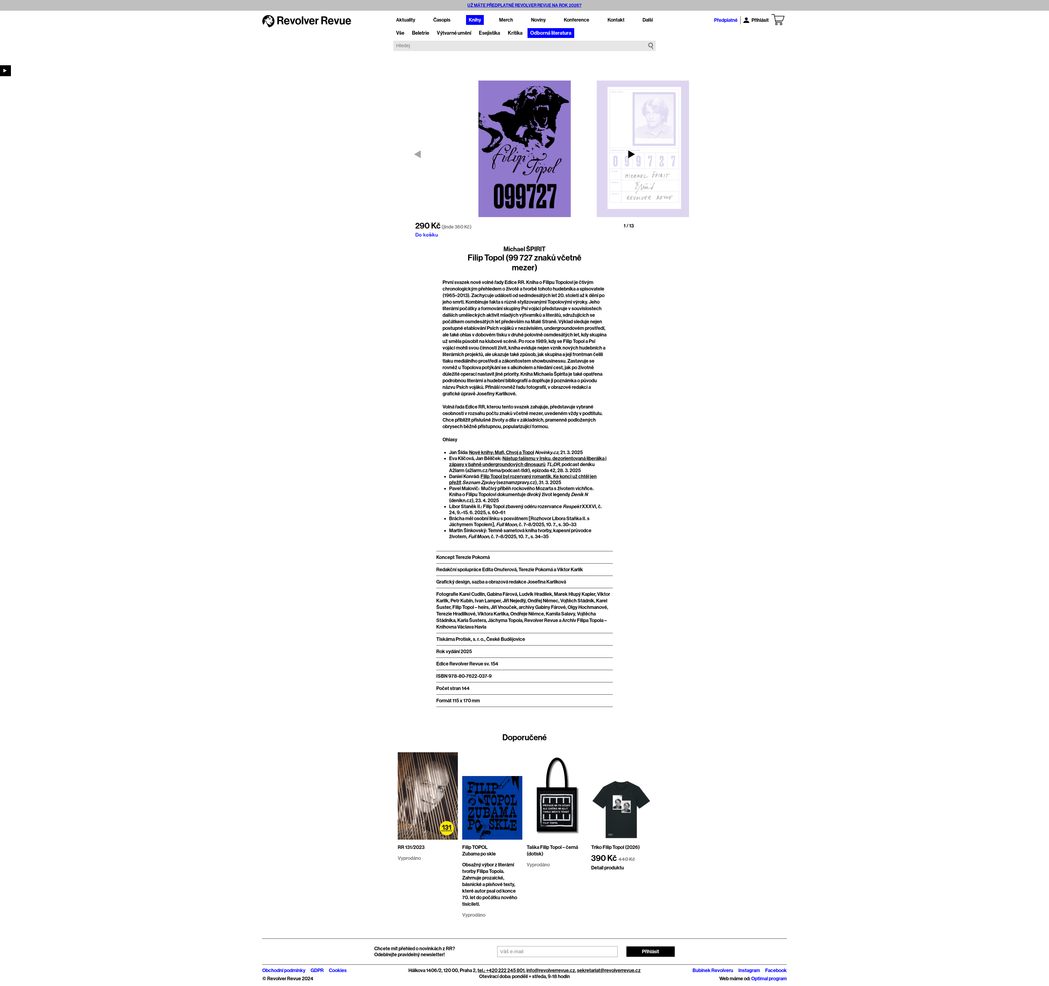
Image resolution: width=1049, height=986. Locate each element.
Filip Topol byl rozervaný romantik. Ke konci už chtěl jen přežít (523, 479)
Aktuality (405, 20)
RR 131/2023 (411, 847)
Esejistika (489, 33)
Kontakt (616, 20)
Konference (576, 20)
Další (648, 20)
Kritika (515, 33)
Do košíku (426, 235)
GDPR (317, 970)
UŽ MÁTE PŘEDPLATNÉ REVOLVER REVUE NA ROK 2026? (524, 5)
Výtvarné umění (454, 33)
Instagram (749, 970)
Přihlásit (760, 20)
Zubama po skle (479, 854)
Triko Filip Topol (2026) (615, 847)
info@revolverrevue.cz (550, 970)
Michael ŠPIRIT (524, 249)
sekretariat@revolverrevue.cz (609, 970)
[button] (632, 154)
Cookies (338, 970)
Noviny (538, 20)
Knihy (475, 20)
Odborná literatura (550, 33)
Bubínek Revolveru (713, 970)
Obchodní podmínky (283, 970)
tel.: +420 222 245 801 (501, 970)
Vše (400, 33)
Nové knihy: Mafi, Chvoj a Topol (501, 452)
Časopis (441, 20)
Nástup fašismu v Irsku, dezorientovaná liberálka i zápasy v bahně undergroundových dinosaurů (527, 461)
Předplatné (726, 20)
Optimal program (769, 979)
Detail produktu (607, 868)
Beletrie (420, 33)
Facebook (776, 970)
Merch (506, 20)
